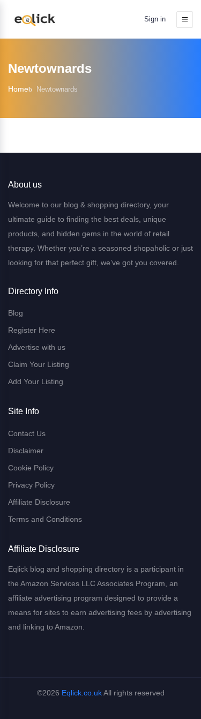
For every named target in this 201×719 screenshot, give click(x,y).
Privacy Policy (31, 485)
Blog (15, 313)
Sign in (155, 19)
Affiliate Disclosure (39, 502)
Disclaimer (25, 450)
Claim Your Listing (38, 364)
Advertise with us (36, 347)
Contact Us (27, 433)
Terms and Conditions (45, 519)
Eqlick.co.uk (82, 692)
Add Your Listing (35, 381)
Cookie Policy (31, 467)
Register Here (31, 330)
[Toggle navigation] (184, 19)
